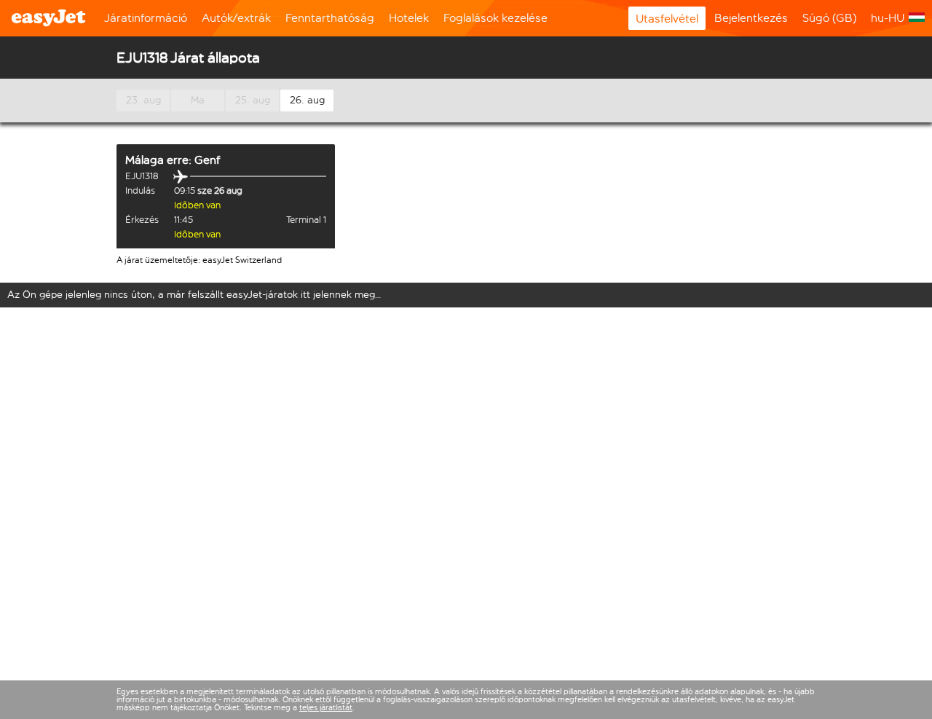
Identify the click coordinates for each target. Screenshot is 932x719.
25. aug (252, 100)
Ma (198, 100)
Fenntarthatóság (329, 18)
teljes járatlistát (325, 707)
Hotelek (409, 18)
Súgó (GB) (829, 18)
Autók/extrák (236, 18)
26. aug (307, 100)
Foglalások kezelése (495, 18)
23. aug (143, 100)
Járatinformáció (145, 18)
